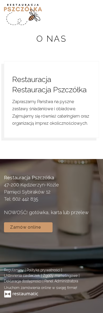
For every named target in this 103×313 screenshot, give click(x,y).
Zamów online (26, 227)
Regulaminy (14, 270)
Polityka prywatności (44, 270)
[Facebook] (10, 246)
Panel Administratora (61, 281)
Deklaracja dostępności (23, 281)
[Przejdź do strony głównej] (23, 14)
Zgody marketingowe (61, 275)
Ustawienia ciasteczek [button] (22, 275)
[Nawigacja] (93, 14)
